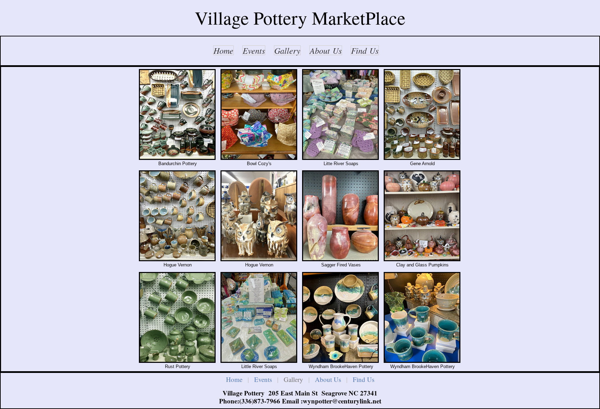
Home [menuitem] (223, 50)
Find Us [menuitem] (364, 50)
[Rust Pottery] (177, 317)
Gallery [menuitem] (287, 50)
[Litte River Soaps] (341, 114)
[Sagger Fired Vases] (341, 215)
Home (234, 379)
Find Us (363, 379)
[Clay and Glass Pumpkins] (422, 215)
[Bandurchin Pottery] (177, 114)
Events (263, 379)
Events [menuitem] (254, 50)
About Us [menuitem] (326, 50)
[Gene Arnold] (422, 114)
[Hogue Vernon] (177, 215)
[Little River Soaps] (259, 317)
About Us (328, 379)
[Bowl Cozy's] (259, 114)
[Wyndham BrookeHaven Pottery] (341, 317)
